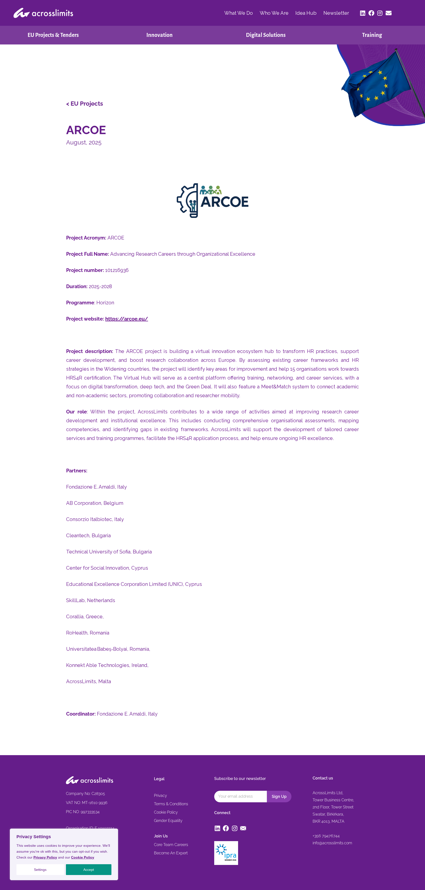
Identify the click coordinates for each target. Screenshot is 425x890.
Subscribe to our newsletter (240, 778)
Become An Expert (171, 853)
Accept (88, 870)
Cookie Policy (82, 857)
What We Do (238, 13)
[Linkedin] (363, 13)
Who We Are (274, 13)
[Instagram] (380, 13)
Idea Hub (306, 13)
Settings (40, 870)
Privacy (160, 795)
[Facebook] (371, 13)
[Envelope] (389, 13)
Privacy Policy (45, 857)
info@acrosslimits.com (332, 843)
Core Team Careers (171, 844)
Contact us (323, 778)
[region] (64, 854)
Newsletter (336, 13)
